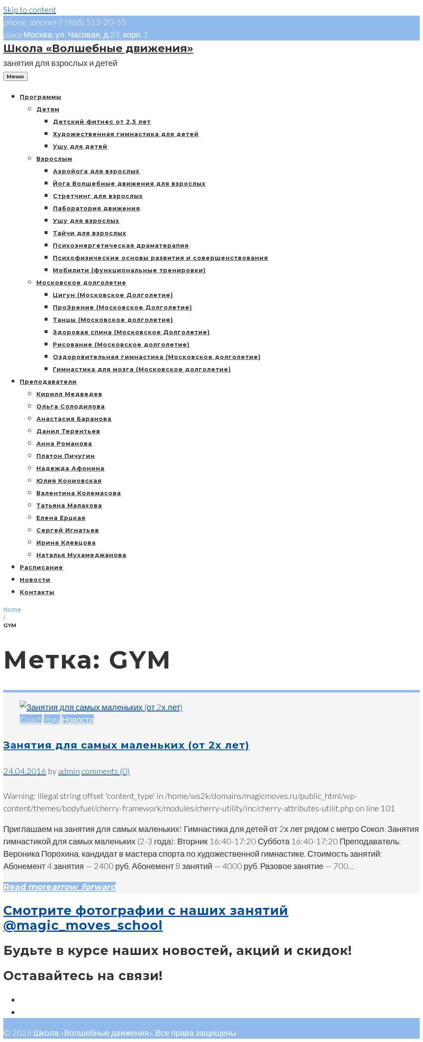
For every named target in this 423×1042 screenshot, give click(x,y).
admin (69, 771)
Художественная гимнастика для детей (126, 134)
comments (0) (105, 771)
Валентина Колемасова (78, 493)
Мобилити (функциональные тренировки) (129, 270)
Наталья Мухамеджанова (81, 555)
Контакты (37, 592)
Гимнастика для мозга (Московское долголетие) (142, 369)
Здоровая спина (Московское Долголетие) (131, 332)
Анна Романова (64, 443)
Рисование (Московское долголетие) (121, 344)
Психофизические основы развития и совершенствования (160, 258)
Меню (15, 76)
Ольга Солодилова (70, 406)
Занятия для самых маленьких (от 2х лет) (126, 745)
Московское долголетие (81, 282)
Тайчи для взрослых (89, 233)
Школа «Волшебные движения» (98, 48)
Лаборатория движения (96, 208)
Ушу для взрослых (86, 220)
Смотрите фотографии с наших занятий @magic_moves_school (145, 918)
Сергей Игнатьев (67, 530)
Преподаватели (48, 381)
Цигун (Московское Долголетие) (113, 295)
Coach (31, 719)
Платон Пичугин (65, 456)
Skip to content (29, 9)
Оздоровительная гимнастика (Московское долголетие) (157, 357)
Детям (47, 109)
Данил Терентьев (68, 431)
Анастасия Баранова (74, 419)
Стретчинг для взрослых (98, 196)
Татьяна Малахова (69, 505)
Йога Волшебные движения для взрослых (129, 183)
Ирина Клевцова (66, 542)
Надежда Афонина (70, 468)
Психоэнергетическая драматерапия (121, 245)
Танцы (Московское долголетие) (113, 320)
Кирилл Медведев (69, 394)
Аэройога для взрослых (96, 171)
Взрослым (54, 159)
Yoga (52, 719)
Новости (35, 580)
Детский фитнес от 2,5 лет (102, 121)
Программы (41, 97)
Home (12, 609)
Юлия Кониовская (69, 480)
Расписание (41, 567)
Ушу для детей (80, 146)
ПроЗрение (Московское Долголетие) (122, 307)
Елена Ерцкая (61, 518)
